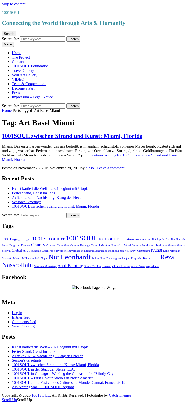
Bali (168, 239)
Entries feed (21, 317)
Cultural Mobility (100, 245)
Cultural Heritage (80, 245)
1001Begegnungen (16, 239)
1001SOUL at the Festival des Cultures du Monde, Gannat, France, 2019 (68, 382)
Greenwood (48, 250)
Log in (17, 313)
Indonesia (113, 250)
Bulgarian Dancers (19, 245)
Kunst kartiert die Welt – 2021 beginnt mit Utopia (50, 188)
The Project (21, 57)
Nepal (44, 258)
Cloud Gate (63, 245)
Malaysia (7, 258)
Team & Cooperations (29, 84)
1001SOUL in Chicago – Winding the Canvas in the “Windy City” (63, 374)
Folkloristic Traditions (154, 245)
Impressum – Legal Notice (32, 97)
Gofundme (35, 250)
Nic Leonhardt (69, 257)
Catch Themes (120, 395)
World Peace (138, 266)
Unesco (106, 266)
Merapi (17, 258)
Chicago (51, 245)
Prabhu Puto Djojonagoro (106, 258)
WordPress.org (23, 326)
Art (137, 239)
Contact (18, 62)
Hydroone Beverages (68, 250)
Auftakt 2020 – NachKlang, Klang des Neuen (47, 197)
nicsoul (91, 168)
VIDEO (18, 79)
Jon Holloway (128, 250)
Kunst (156, 250)
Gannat (172, 245)
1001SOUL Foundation (30, 66)
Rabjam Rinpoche (132, 258)
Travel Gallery (23, 70)
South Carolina (92, 266)
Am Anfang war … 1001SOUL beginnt (43, 387)
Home (16, 53)
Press (16, 93)
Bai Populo (158, 239)
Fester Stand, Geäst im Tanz (33, 193)
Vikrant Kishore (121, 266)
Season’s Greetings (26, 202)
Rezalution (151, 258)
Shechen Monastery (45, 266)
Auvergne (145, 239)
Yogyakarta (152, 266)
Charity (38, 244)
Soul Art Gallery (24, 75)
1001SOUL (11, 12)
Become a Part (23, 88)
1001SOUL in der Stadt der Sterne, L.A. (43, 369)
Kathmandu (143, 250)
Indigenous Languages (94, 250)
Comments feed (24, 322)
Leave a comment (110, 168)
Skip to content (13, 4)
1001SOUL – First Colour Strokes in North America (52, 378)
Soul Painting (70, 265)
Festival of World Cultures (126, 245)
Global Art (20, 250)
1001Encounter (48, 239)
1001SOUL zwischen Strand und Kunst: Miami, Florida (72, 136)
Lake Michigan (171, 250)
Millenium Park (31, 258)
